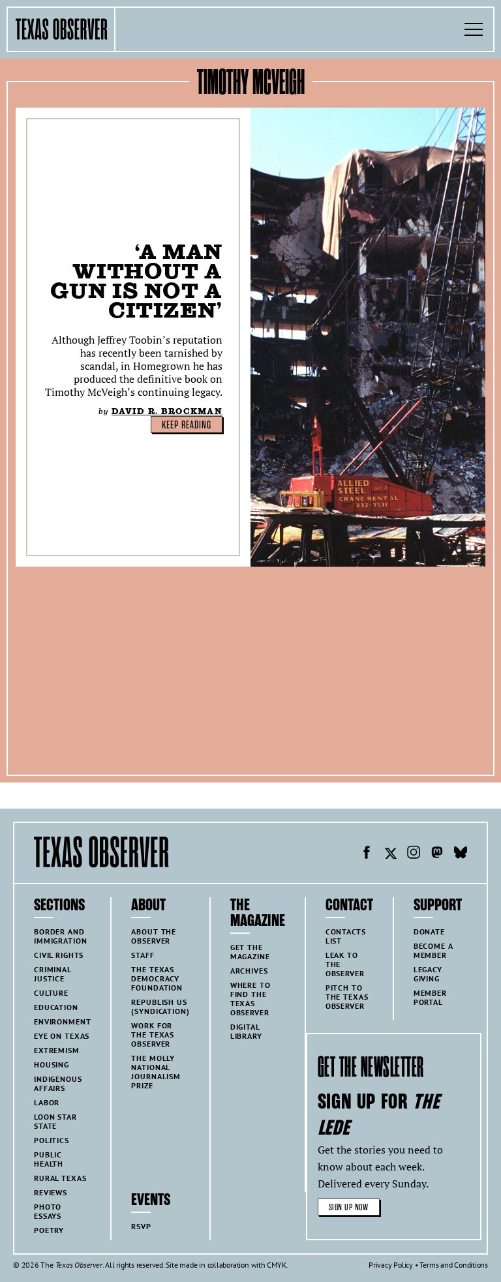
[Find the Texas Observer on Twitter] (390, 854)
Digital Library (246, 1031)
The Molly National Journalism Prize (156, 1071)
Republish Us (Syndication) (160, 1006)
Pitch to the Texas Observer (347, 997)
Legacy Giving (428, 973)
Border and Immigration (60, 936)
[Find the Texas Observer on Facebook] (366, 854)
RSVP (141, 1226)
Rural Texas (60, 1178)
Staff (142, 955)
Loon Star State (55, 1121)
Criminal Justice (53, 973)
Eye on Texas (61, 1036)
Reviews (50, 1192)
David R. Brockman (167, 411)
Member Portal (430, 997)
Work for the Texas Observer (152, 1035)
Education (56, 1007)
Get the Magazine (250, 951)
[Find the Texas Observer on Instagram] (413, 854)
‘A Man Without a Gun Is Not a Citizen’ (136, 280)
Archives (249, 971)
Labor (46, 1102)
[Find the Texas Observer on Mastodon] (437, 854)
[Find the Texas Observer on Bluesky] (460, 854)
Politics (51, 1140)
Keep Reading (186, 425)
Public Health (48, 1159)
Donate (429, 931)
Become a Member (433, 950)
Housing (51, 1064)
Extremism (57, 1050)
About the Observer (153, 936)
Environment (62, 1021)
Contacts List (346, 936)
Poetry (49, 1230)
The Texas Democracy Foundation (157, 978)
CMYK (276, 1265)
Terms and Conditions (453, 1265)
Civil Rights (59, 955)
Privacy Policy (391, 1265)
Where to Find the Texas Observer (250, 998)
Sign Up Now (349, 1207)
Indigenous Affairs (58, 1083)
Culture (51, 993)
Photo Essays (47, 1211)
